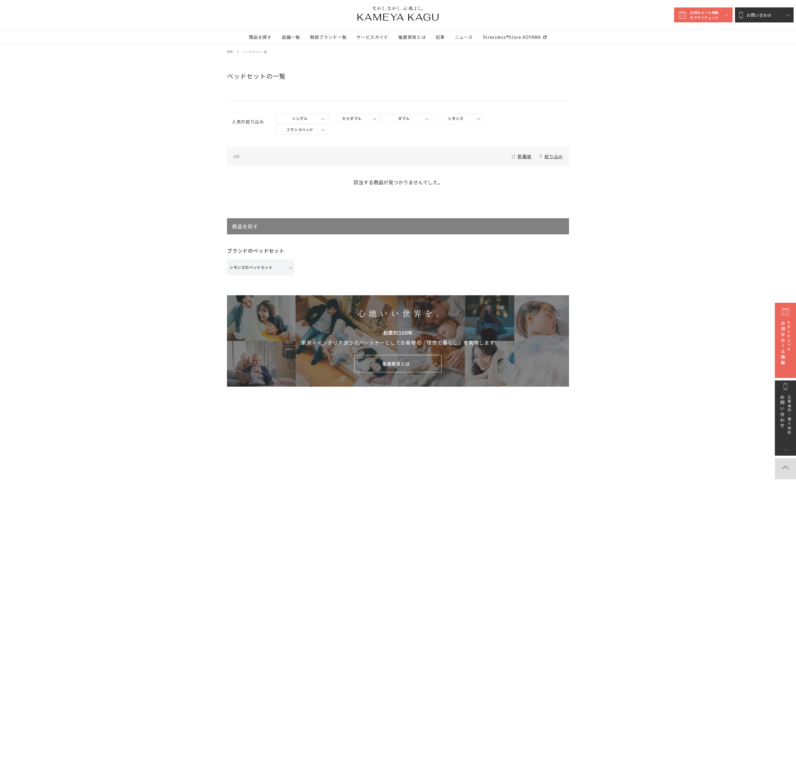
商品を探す (260, 37)
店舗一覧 (291, 37)
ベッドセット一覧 (255, 52)
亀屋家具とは (412, 37)
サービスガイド (372, 37)
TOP (230, 52)
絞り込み (553, 156)
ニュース (464, 37)
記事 (440, 37)
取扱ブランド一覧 (328, 37)
